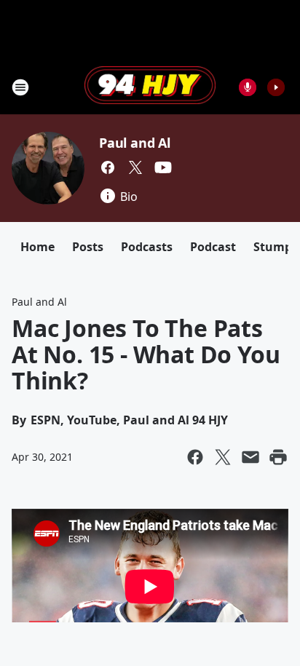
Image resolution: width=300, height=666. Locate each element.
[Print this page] (278, 457)
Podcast (213, 247)
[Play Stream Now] (276, 87)
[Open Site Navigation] (20, 87)
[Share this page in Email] (250, 457)
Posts (87, 247)
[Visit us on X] (135, 167)
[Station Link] (150, 86)
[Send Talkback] (247, 87)
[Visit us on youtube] (163, 167)
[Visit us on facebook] (108, 167)
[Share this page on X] (223, 457)
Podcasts (147, 247)
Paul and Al (134, 142)
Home (37, 247)
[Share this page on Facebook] (195, 457)
